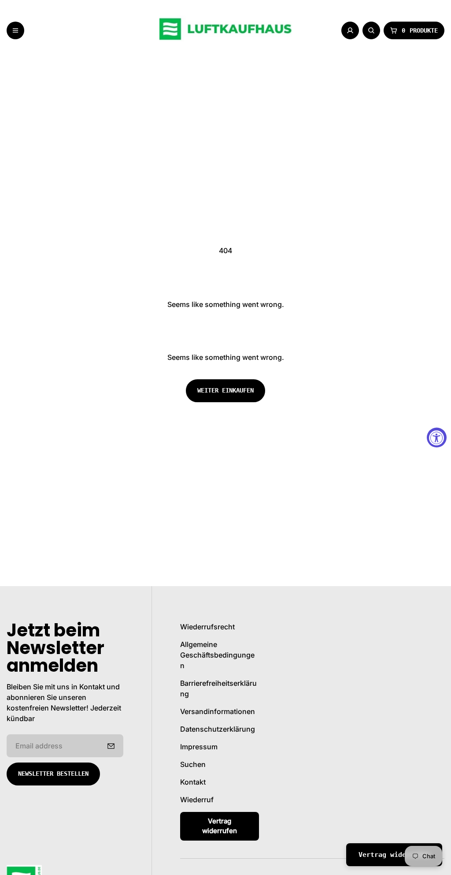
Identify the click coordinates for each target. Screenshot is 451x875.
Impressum (199, 746)
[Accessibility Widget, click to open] (437, 438)
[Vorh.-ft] (111, 745)
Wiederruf (197, 799)
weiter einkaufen (225, 390)
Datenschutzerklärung (217, 729)
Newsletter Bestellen (53, 773)
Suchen (193, 764)
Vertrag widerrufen (219, 826)
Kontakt (193, 782)
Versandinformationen (217, 711)
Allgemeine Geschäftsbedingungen (217, 655)
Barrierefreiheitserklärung (218, 688)
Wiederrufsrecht (207, 626)
